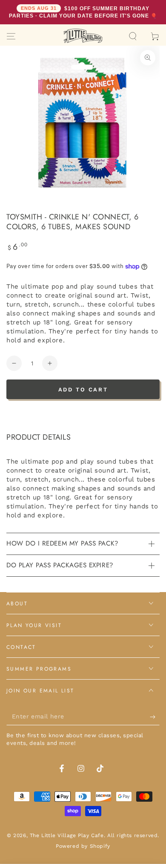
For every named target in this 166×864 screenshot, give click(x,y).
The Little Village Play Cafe (67, 835)
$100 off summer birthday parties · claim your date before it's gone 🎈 (83, 12)
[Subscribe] (155, 716)
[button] (133, 36)
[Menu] (11, 36)
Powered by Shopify (83, 846)
